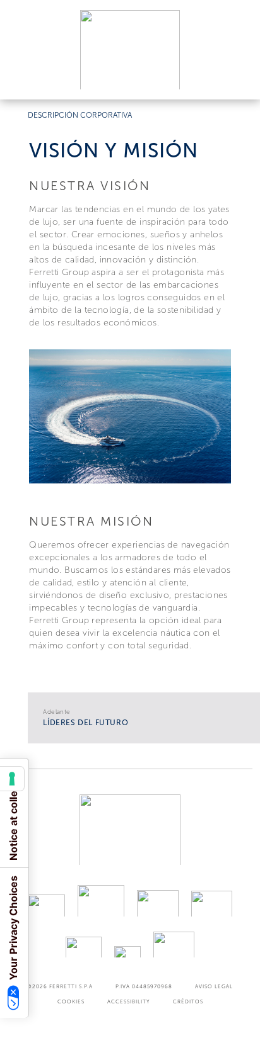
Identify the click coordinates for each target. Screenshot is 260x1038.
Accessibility (128, 1001)
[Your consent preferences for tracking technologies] (12, 779)
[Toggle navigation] (236, 77)
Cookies (71, 1001)
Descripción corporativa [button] (80, 115)
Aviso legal (214, 986)
